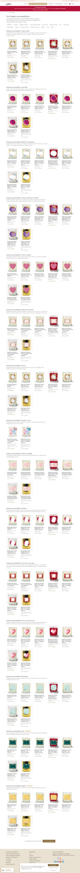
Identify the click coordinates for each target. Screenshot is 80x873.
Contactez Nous (32, 862)
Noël (48, 27)
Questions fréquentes (10, 864)
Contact (66, 3)
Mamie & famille (10, 27)
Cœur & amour (45, 24)
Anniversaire (9, 24)
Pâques (52, 27)
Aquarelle (16, 24)
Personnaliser (53, 870)
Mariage (16, 27)
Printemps (43, 27)
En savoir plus (29, 868)
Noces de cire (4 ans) (24, 27)
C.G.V (30, 853)
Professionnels (59, 3)
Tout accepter (53, 865)
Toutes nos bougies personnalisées (13, 855)
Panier (72, 3)
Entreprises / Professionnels (11, 857)
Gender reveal (66, 24)
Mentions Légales (33, 859)
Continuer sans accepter (53, 867)
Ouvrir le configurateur (49, 841)
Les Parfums (8, 859)
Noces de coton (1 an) (35, 27)
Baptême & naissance (24, 24)
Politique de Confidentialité (34, 860)
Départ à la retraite (53, 24)
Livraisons (31, 855)
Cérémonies (51, 3)
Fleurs (60, 24)
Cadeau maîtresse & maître (35, 24)
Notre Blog (8, 862)
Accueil (25, 3)
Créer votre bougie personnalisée (37, 3)
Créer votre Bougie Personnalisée (13, 853)
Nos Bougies (8, 860)
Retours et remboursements (35, 857)
